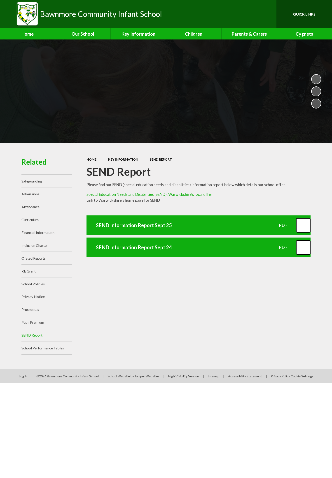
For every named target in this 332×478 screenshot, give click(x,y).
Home (91, 159)
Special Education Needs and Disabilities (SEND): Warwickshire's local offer (149, 194)
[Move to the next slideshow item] (316, 104)
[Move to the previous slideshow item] (316, 91)
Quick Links (304, 14)
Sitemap (213, 376)
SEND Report (161, 159)
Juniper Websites (147, 376)
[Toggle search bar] (268, 14)
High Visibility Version (183, 376)
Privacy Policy (280, 376)
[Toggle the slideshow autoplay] (316, 79)
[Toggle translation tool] (253, 14)
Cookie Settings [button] (302, 376)
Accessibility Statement (245, 376)
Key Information (123, 159)
